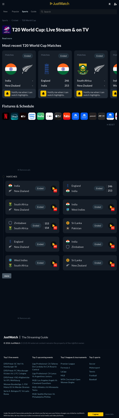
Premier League (68, 363)
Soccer (92, 363)
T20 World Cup (29, 20)
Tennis (92, 371)
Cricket (15, 20)
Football (93, 375)
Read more (7, 38)
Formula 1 (65, 367)
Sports (5, 20)
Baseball (93, 379)
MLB (63, 375)
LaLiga (63, 371)
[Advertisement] (24, 149)
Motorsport (94, 367)
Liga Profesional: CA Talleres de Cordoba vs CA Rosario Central (45, 366)
